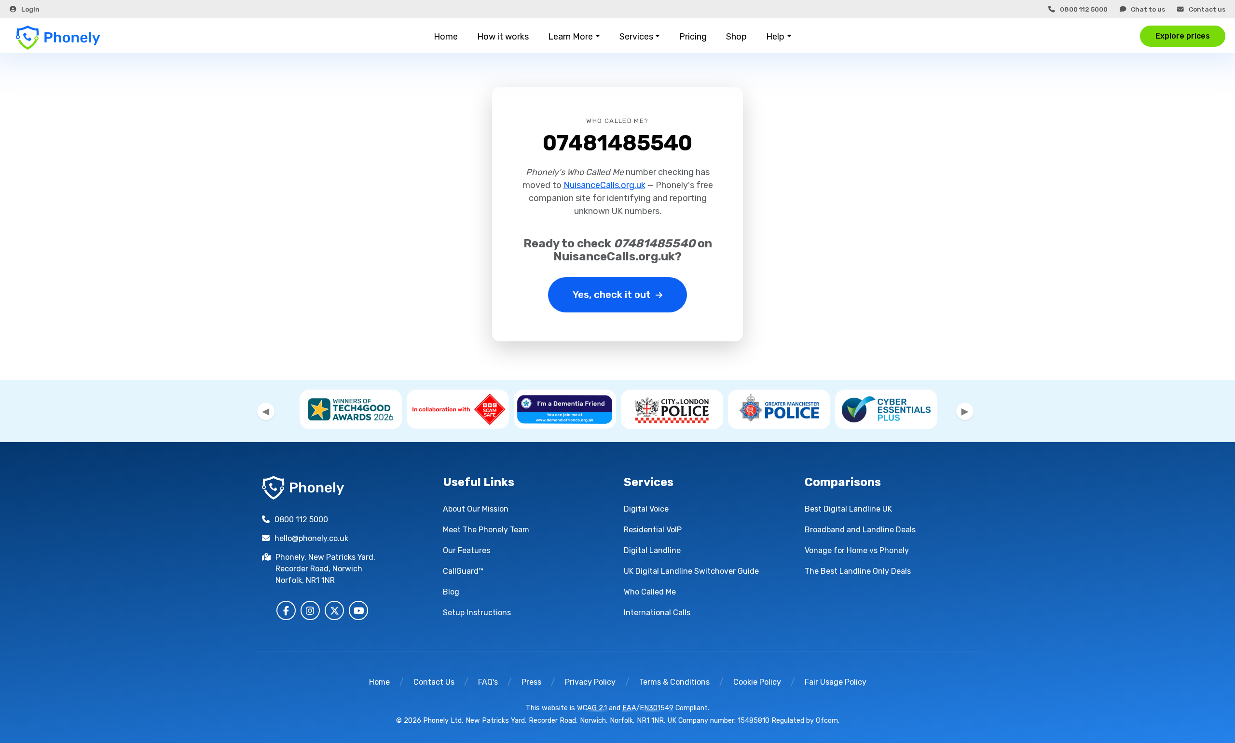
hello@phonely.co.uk (311, 538)
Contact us (1207, 9)
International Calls (657, 612)
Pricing (693, 36)
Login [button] (30, 9)
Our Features (466, 550)
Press (531, 682)
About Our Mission (475, 508)
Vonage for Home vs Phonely (857, 550)
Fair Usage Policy (835, 682)
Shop (736, 36)
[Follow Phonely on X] (334, 610)
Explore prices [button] (1182, 36)
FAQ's (488, 682)
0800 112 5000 (1084, 9)
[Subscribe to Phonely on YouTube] (358, 610)
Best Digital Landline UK (848, 508)
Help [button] (775, 36)
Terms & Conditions (674, 682)
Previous (265, 411)
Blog (451, 591)
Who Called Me (650, 591)
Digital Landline (652, 550)
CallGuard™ (463, 571)
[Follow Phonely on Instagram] (310, 610)
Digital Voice (646, 508)
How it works (503, 36)
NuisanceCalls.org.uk (604, 185)
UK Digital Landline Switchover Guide (691, 571)
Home (446, 36)
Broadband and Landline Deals (860, 529)
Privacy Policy (590, 682)
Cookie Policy (757, 682)
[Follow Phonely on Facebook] (286, 610)
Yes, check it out (612, 294)
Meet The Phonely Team (486, 529)
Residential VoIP (653, 529)
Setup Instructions (477, 612)
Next (965, 411)
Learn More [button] (570, 36)
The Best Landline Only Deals (858, 571)
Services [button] (636, 36)
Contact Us (433, 682)
